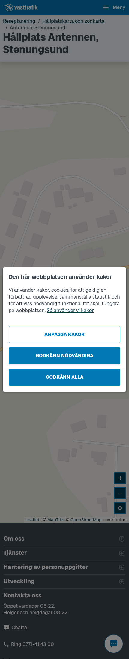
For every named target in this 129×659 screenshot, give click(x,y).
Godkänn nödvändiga (64, 355)
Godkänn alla (64, 377)
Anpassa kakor (64, 334)
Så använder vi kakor (70, 310)
